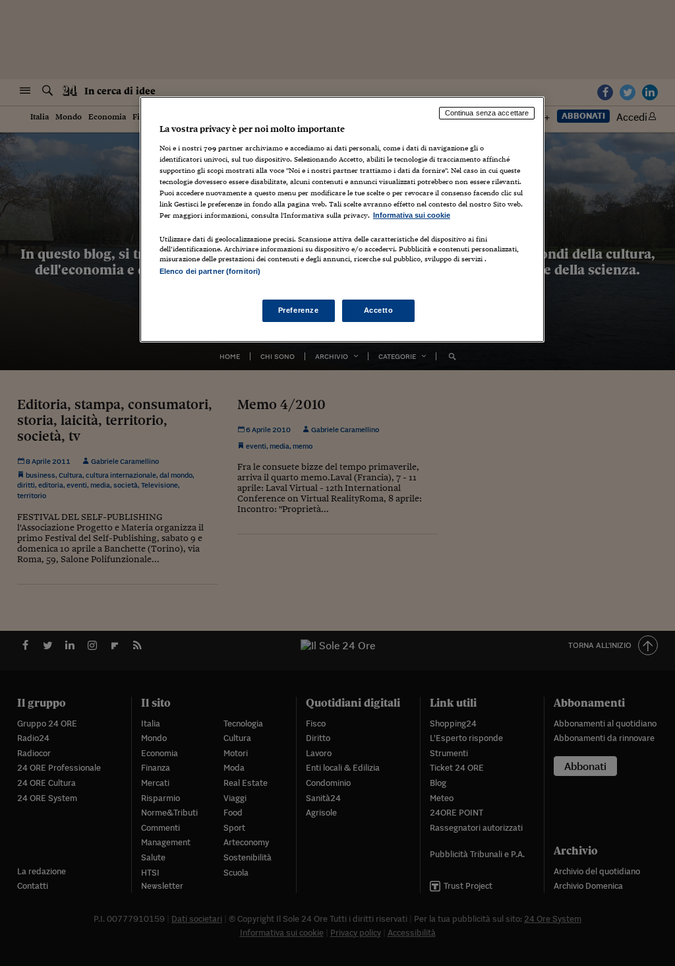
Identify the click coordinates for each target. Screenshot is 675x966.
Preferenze (298, 310)
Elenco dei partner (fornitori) (210, 271)
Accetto (379, 310)
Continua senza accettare (487, 113)
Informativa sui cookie (411, 215)
